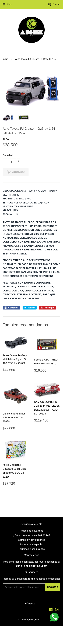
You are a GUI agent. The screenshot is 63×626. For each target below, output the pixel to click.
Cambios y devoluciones (31, 539)
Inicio (5, 59)
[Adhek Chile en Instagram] (57, 610)
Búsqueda (30, 603)
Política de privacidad (31, 530)
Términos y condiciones (31, 548)
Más (9, 4)
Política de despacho (31, 544)
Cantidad (8, 155)
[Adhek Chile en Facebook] (51, 610)
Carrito (56, 4)
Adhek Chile (32, 619)
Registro (52, 587)
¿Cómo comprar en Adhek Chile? (31, 535)
